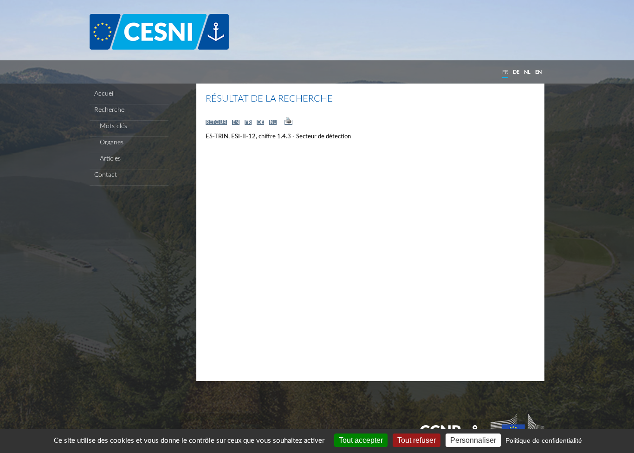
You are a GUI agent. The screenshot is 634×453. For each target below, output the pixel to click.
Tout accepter (361, 440)
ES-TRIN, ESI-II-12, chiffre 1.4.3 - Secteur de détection (278, 137)
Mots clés (110, 126)
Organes (108, 142)
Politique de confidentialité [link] (543, 440)
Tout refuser (416, 440)
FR (505, 72)
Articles (107, 158)
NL (527, 72)
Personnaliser (473, 440)
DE (516, 72)
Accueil (104, 94)
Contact (105, 175)
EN (538, 72)
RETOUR (216, 122)
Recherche (109, 110)
